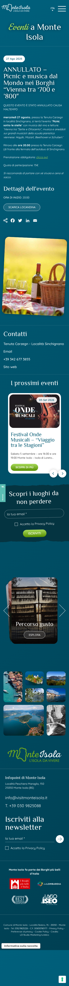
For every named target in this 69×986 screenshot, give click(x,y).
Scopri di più (25, 467)
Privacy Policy (44, 523)
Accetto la (37, 523)
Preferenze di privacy (22, 931)
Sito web (10, 367)
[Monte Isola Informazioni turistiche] (16, 8)
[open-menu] (62, 8)
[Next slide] (62, 474)
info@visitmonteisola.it (26, 797)
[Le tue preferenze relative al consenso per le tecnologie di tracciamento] (62, 979)
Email (7, 351)
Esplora (34, 635)
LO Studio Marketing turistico (34, 934)
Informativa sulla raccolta (21, 945)
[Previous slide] (53, 474)
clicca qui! (42, 157)
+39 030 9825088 (25, 805)
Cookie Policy (42, 931)
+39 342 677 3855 (16, 359)
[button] (52, 9)
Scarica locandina (21, 207)
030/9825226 (21, 928)
